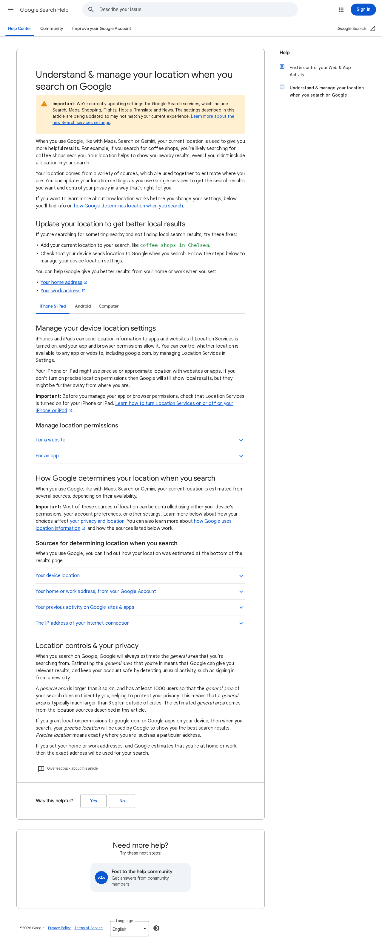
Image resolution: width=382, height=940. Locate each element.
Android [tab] (83, 306)
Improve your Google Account (101, 28)
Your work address (61, 291)
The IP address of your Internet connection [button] (83, 623)
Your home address (61, 282)
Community (51, 28)
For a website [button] (50, 440)
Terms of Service (88, 928)
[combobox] (198, 9)
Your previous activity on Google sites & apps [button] (85, 607)
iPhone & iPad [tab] (53, 306)
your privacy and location (97, 521)
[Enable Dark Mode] (156, 928)
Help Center (19, 28)
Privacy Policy (59, 928)
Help (285, 53)
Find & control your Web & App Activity (320, 71)
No (122, 800)
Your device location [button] (58, 576)
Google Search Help (44, 10)
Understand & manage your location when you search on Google (327, 91)
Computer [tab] (109, 306)
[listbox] (129, 928)
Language (124, 920)
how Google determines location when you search (128, 206)
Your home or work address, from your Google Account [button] (96, 591)
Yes (93, 800)
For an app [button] (47, 456)
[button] (11, 9)
